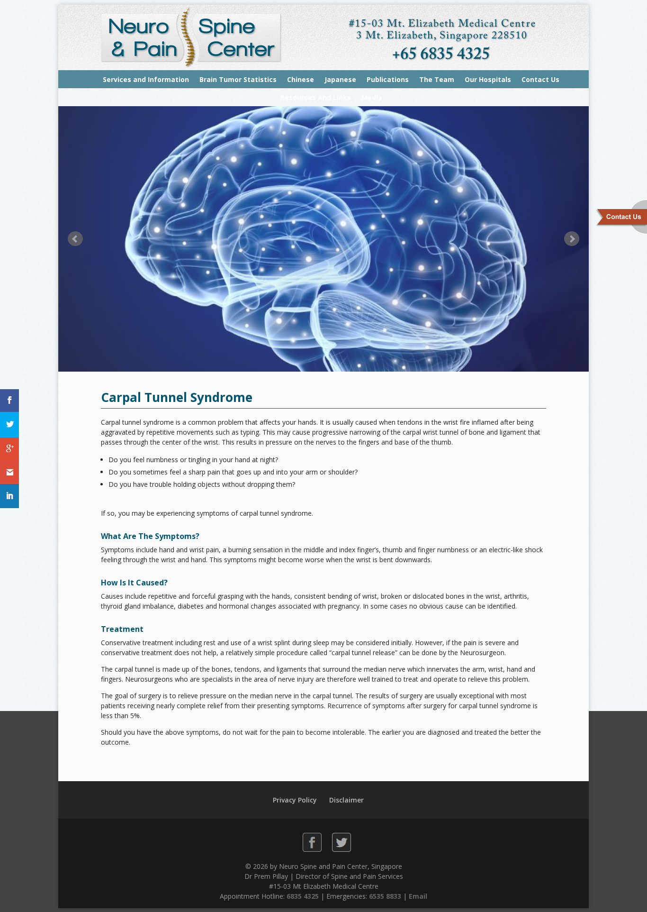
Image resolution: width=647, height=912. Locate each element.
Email (418, 896)
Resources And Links (315, 97)
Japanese (340, 79)
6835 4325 (303, 896)
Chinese (300, 79)
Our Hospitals (488, 79)
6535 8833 (385, 896)
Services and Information (146, 79)
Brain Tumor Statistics (238, 79)
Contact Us (540, 79)
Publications (388, 79)
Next (571, 238)
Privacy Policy (295, 799)
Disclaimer (346, 799)
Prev (75, 238)
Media (371, 97)
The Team (436, 79)
